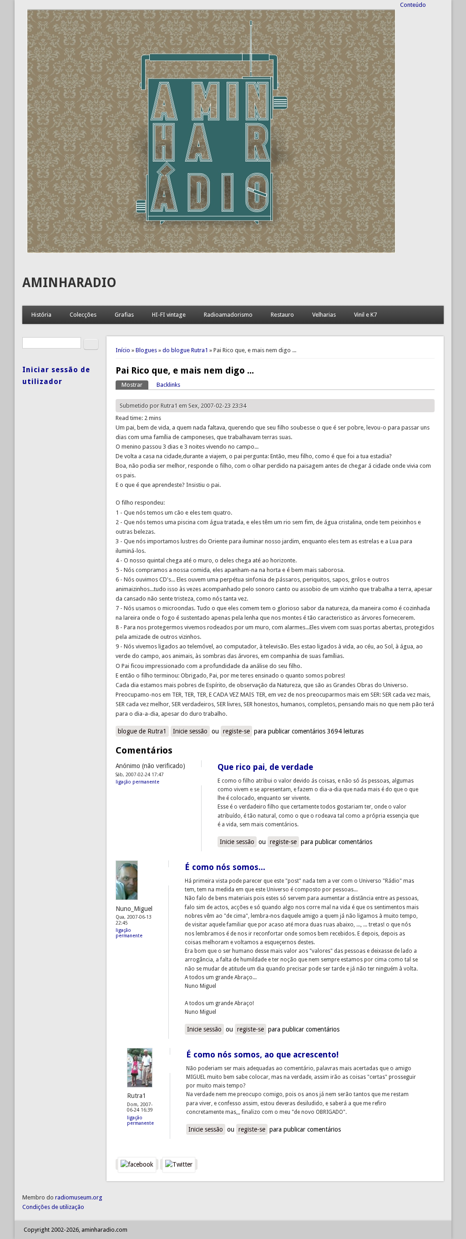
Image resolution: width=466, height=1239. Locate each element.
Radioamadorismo (228, 314)
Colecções (83, 314)
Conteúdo (413, 4)
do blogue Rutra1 (185, 350)
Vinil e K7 (365, 314)
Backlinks (168, 384)
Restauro (282, 314)
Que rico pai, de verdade (265, 767)
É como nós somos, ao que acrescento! (262, 1054)
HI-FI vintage (169, 314)
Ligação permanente (137, 781)
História (41, 314)
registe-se (236, 731)
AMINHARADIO (69, 282)
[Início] (211, 251)
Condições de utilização (53, 1207)
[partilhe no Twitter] (179, 1164)
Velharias (324, 314)
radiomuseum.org (78, 1197)
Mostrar (135, 384)
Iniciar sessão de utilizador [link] (56, 375)
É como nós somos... (225, 867)
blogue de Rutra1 (142, 731)
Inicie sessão (190, 731)
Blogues (146, 350)
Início (123, 350)
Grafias (124, 314)
